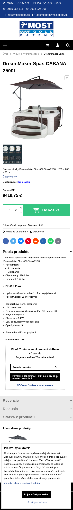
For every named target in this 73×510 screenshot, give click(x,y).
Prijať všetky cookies (36, 494)
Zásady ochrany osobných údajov (22, 483)
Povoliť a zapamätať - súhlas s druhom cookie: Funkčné (35, 377)
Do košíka (51, 210)
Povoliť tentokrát (22, 367)
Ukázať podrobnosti (36, 502)
